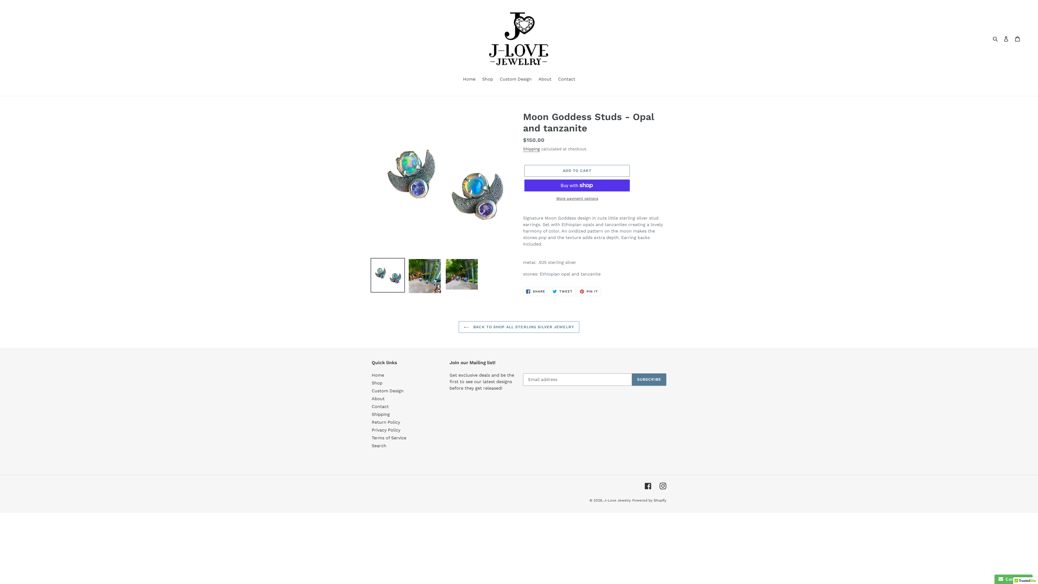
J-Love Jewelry (617, 500)
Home (378, 375)
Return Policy (386, 422)
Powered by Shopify (649, 500)
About (378, 398)
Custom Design (388, 390)
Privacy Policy (386, 430)
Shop (377, 383)
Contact (380, 406)
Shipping (531, 149)
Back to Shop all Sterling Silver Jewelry (523, 327)
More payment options (577, 198)
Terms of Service (389, 437)
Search (379, 445)
